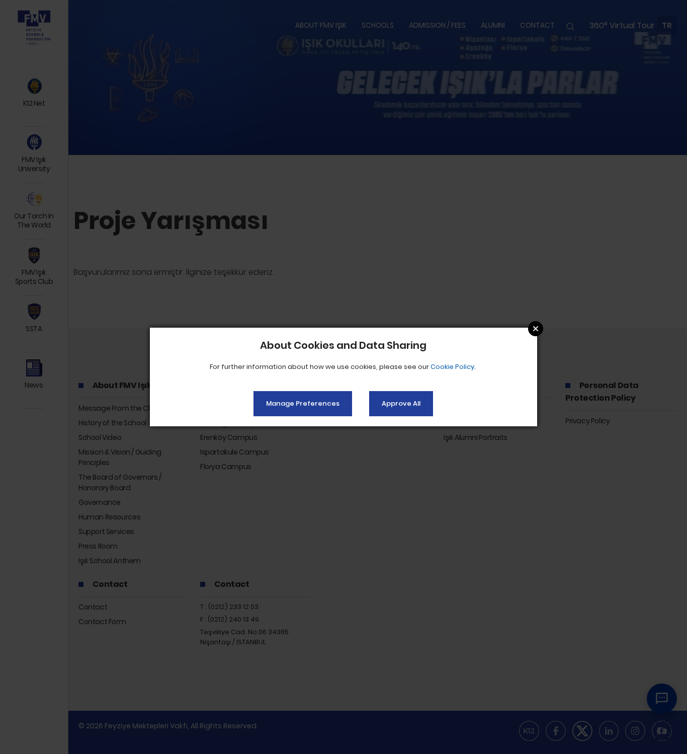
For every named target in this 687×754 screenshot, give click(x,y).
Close (535, 328)
